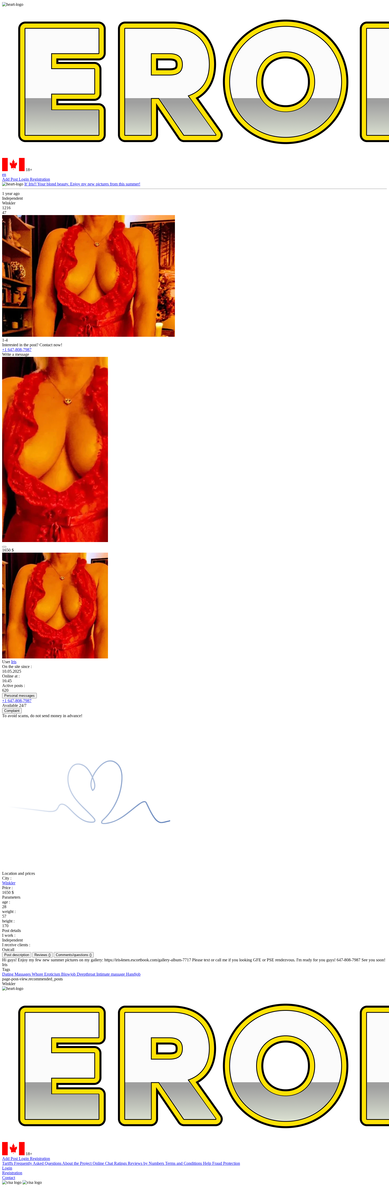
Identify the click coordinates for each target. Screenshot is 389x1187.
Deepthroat (86, 974)
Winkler (8, 883)
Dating (8, 974)
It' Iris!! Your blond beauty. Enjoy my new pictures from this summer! (82, 184)
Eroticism (52, 974)
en (4, 174)
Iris (13, 662)
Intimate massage (111, 974)
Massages (23, 974)
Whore (38, 974)
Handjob (133, 974)
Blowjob (69, 974)
